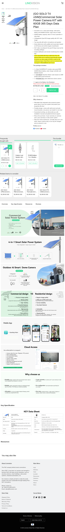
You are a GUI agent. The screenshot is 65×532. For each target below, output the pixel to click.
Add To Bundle (20, 163)
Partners (35, 480)
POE (34, 467)
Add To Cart (59, 166)
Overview (5, 204)
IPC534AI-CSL (40, 78)
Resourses (36, 476)
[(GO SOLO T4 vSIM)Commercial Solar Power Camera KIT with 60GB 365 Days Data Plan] (3, 13)
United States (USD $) (37, 520)
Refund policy (38, 516)
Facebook (37, 128)
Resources (28, 204)
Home (3, 8)
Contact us (4, 508)
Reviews (38, 204)
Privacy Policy (5, 503)
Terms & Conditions (7, 506)
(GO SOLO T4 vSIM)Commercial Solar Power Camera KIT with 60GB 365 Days (22, 8)
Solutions (35, 478)
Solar (34, 472)
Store (34, 485)
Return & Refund (6, 499)
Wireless (35, 469)
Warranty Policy (6, 501)
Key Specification (16, 204)
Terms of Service (27, 516)
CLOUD (35, 474)
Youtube (44, 128)
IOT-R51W (39, 74)
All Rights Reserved (39, 528)
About (34, 482)
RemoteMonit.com (46, 62)
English (23, 520)
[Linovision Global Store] (32, 3)
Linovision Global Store (29, 528)
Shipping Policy (6, 497)
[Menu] (8, 3)
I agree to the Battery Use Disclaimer (45, 82)
